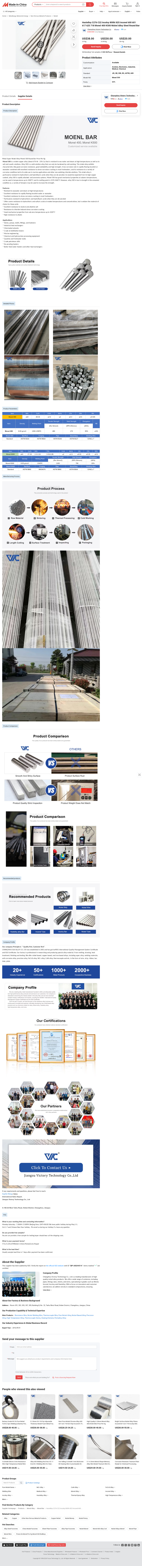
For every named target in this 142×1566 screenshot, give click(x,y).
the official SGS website (55, 1265)
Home (4, 16)
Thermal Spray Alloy (78, 1495)
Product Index (109, 1551)
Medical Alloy (41, 1491)
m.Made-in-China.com (76, 1554)
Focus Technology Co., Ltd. (55, 1558)
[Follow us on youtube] (132, 1545)
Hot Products (26, 1551)
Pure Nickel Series (8, 1487)
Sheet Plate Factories (49, 1529)
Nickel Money (69, 1518)
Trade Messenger (37, 1545)
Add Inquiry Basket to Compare (41, 82)
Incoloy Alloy (6, 1495)
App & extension (113, 11)
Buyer (91, 11)
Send (19, 1377)
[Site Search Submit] (90, 4)
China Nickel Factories (30, 1529)
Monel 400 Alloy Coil (100, 1529)
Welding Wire (6, 1491)
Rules (138, 11)
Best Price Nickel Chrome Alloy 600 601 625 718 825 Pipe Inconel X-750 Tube (71, 1423)
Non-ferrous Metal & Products (41, 16)
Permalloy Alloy (60, 1318)
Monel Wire (8, 1534)
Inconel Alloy (109, 1491)
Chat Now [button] (127, 47)
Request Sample (119, 52)
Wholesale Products (71, 1551)
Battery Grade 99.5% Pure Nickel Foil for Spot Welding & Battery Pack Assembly (14, 1423)
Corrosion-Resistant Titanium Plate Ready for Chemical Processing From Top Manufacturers (127, 1463)
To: (13, 1353)
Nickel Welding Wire (35, 1315)
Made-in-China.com (61, 1554)
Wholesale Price (84, 1551)
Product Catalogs (33, 1483)
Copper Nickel (55, 1518)
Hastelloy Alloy (42, 1495)
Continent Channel (96, 1551)
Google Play (21, 1545)
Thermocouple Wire (50, 1315)
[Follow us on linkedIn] (138, 1545)
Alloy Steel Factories (11, 1529)
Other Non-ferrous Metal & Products (34, 1518)
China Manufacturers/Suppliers (53, 1551)
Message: (11, 1359)
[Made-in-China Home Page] (14, 4)
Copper (14, 1518)
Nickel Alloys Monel (117, 1529)
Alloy (5, 1518)
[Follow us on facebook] (122, 1545)
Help (101, 11)
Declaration (94, 1558)
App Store (7, 1545)
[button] (83, 4)
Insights (117, 1551)
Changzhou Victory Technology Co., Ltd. (99, 29)
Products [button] (37, 4)
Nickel (56, 16)
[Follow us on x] (126, 1545)
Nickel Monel (84, 1529)
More (4, 1538)
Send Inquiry (96, 47)
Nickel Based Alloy (79, 1315)
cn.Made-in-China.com (92, 1554)
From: (12, 1347)
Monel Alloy (75, 1491)
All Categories (10, 11)
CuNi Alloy (74, 1487)
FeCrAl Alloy (109, 1487)
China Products (37, 1551)
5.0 (114, 99)
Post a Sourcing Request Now (63, 1377)
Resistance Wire (21, 1315)
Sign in (137, 6)
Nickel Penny (83, 1518)
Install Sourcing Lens (57, 1545)
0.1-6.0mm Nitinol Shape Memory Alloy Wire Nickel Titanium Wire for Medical (98, 1463)
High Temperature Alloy (15, 1318)
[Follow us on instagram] (129, 1545)
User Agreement (83, 1558)
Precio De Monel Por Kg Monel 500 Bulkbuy (31, 1534)
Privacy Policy (105, 1558)
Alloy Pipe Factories (68, 1529)
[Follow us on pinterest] (135, 1545)
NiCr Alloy (40, 1487)
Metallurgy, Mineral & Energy (18, 16)
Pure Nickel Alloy (64, 1315)
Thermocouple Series (33, 1318)
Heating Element (47, 1318)
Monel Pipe (133, 1529)
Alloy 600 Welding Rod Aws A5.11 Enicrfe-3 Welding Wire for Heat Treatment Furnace (41, 1463)
